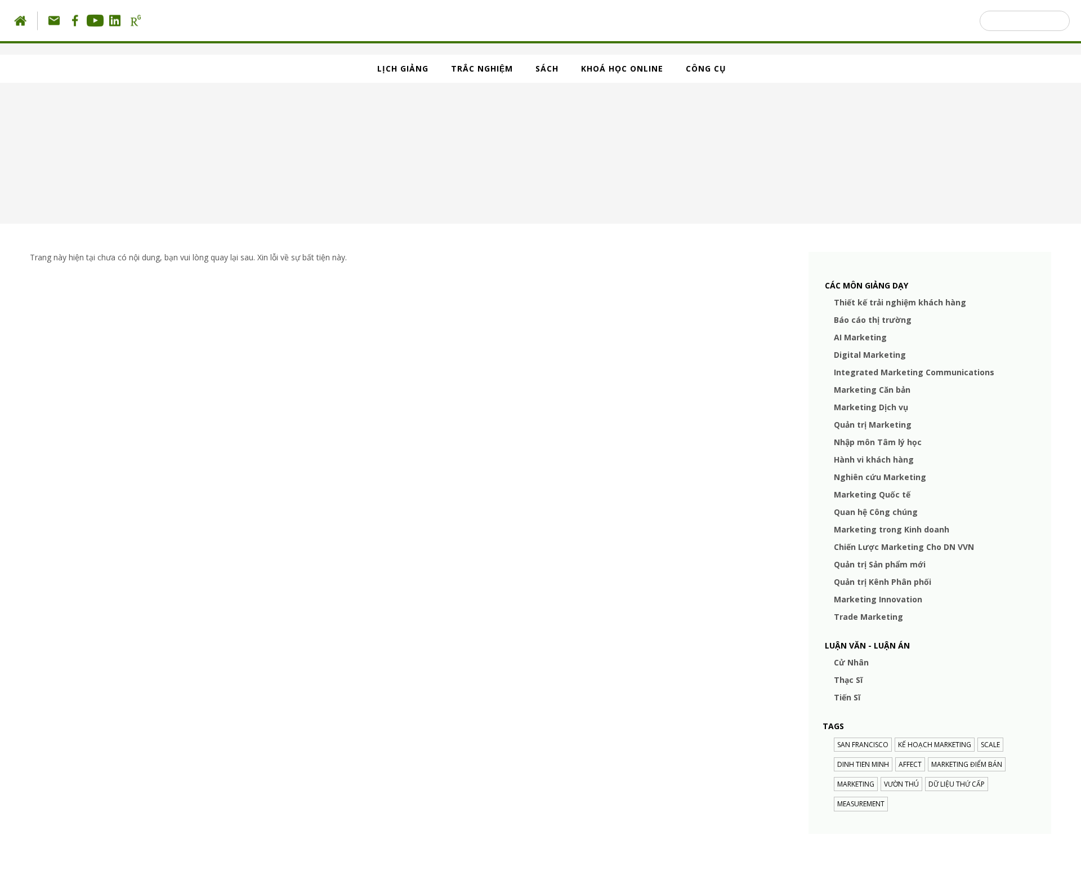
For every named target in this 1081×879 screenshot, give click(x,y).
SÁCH (547, 68)
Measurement (861, 804)
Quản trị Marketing (873, 424)
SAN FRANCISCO (862, 744)
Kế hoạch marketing (934, 744)
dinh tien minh (863, 764)
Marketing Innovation (878, 599)
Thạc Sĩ (848, 679)
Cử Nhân (851, 662)
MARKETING (855, 784)
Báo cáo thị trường (873, 319)
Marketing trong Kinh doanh (891, 529)
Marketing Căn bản (872, 389)
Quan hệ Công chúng (876, 512)
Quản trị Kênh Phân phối (882, 581)
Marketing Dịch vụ (871, 407)
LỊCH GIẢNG (402, 68)
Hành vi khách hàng (874, 459)
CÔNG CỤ (706, 68)
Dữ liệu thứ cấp (956, 784)
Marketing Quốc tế (872, 494)
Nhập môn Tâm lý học (878, 442)
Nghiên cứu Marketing (880, 477)
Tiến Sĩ (847, 697)
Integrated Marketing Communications (914, 372)
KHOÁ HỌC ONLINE (622, 68)
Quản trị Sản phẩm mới (880, 564)
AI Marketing (860, 337)
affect (910, 764)
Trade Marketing (868, 616)
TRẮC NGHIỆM (482, 68)
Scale (990, 744)
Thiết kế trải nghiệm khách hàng (900, 302)
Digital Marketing (870, 354)
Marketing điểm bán (966, 764)
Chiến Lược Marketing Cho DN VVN (904, 546)
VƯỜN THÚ (901, 784)
